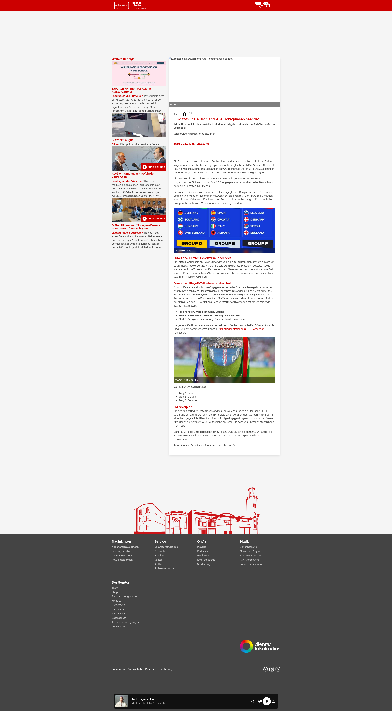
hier (260, 435)
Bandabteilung (248, 546)
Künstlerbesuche (249, 559)
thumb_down (260, 701)
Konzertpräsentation (251, 564)
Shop (115, 592)
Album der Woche (250, 555)
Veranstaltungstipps (166, 546)
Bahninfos (160, 555)
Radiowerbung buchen (125, 596)
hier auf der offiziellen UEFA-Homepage (241, 329)
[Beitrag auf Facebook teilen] (184, 114)
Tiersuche (160, 551)
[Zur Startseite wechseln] (121, 5)
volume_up (252, 701)
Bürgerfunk (118, 605)
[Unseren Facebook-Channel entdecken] (271, 669)
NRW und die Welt (122, 555)
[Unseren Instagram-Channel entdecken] (277, 669)
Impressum (118, 626)
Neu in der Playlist (250, 551)
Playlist (201, 546)
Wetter (158, 564)
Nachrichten (121, 541)
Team (115, 587)
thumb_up (273, 701)
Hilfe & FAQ (118, 613)
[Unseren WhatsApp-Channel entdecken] (265, 669)
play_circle (267, 701)
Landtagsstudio (121, 551)
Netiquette (118, 609)
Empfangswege (206, 559)
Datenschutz (119, 617)
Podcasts (202, 551)
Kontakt (116, 600)
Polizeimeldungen (122, 559)
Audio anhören (153, 167)
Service (160, 541)
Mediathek (203, 555)
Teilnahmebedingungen (125, 622)
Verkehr (159, 559)
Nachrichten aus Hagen (125, 546)
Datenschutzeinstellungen (160, 669)
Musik (244, 541)
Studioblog (203, 564)
